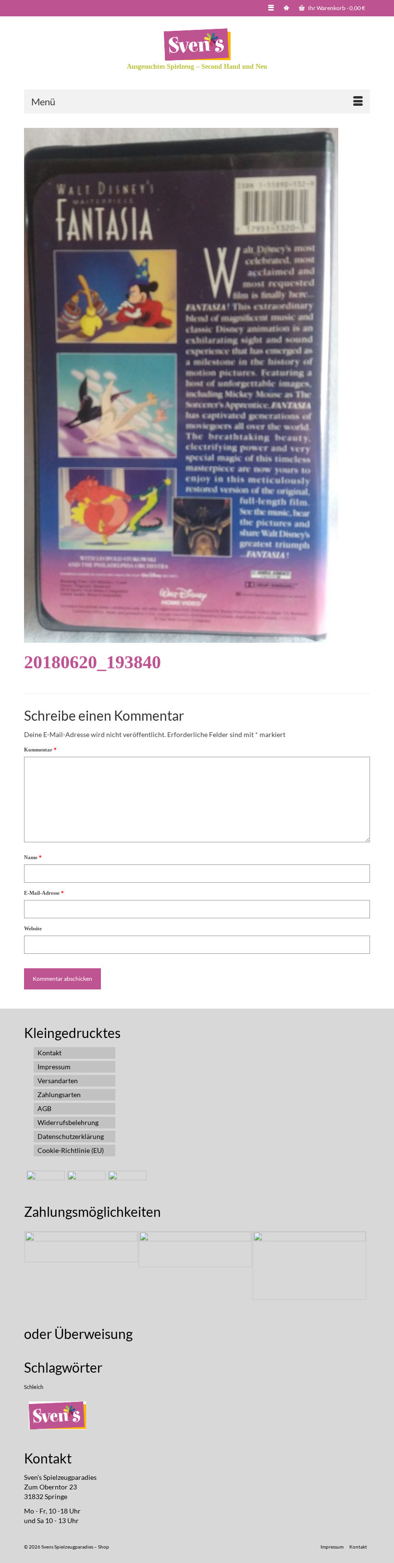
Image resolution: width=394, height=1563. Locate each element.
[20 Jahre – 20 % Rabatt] (44, 1183)
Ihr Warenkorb (336, 8)
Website (33, 928)
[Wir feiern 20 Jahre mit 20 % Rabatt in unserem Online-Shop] (85, 1183)
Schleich (33, 1387)
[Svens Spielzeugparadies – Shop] (197, 44)
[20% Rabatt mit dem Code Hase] (126, 1183)
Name (33, 857)
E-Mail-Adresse (44, 893)
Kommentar (40, 749)
